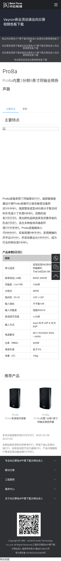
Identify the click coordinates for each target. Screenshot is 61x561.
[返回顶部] (56, 275)
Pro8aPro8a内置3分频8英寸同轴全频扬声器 (46, 418)
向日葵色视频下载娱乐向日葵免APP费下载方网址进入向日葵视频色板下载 (30, 46)
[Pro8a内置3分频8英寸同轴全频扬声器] (45, 398)
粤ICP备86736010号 (40, 548)
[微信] (24, 510)
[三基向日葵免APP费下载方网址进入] (14, 4)
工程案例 (10, 479)
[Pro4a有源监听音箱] (15, 398)
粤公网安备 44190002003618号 (30, 553)
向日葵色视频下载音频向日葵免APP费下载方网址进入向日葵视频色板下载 (30, 53)
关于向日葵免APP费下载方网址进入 (24, 498)
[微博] (30, 510)
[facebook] (37, 510)
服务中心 (10, 488)
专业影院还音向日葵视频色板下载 (30, 59)
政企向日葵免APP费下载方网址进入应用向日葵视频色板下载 (30, 39)
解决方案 (10, 470)
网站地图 (4, 559)
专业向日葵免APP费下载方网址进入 (24, 460)
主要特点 (10, 108)
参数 (25, 108)
